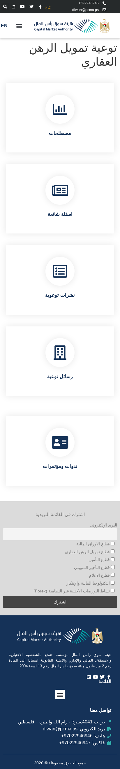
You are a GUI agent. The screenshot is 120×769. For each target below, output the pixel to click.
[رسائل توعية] (60, 352)
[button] (5, 6)
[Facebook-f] (40, 6)
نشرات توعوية (60, 295)
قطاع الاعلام (100, 575)
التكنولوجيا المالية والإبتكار (88, 583)
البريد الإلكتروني (103, 525)
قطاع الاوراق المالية (93, 544)
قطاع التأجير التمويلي (92, 567)
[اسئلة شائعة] (60, 190)
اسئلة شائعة (60, 214)
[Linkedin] (13, 6)
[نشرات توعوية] (60, 271)
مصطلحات (60, 133)
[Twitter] (31, 6)
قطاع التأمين (100, 559)
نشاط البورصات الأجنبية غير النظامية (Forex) (72, 591)
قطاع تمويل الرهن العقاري (88, 551)
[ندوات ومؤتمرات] (60, 442)
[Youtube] (22, 6)
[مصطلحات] (60, 109)
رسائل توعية (60, 376)
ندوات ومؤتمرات (60, 466)
